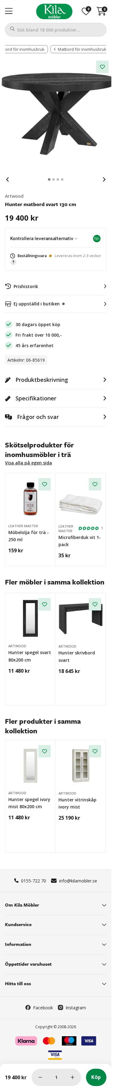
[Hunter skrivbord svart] (80, 618)
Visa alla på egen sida (28, 463)
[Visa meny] (9, 11)
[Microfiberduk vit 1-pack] (80, 498)
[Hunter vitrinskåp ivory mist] (80, 765)
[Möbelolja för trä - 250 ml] (30, 498)
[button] (55, 259)
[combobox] (55, 30)
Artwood (14, 196)
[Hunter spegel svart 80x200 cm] (30, 618)
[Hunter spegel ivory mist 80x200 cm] (30, 765)
